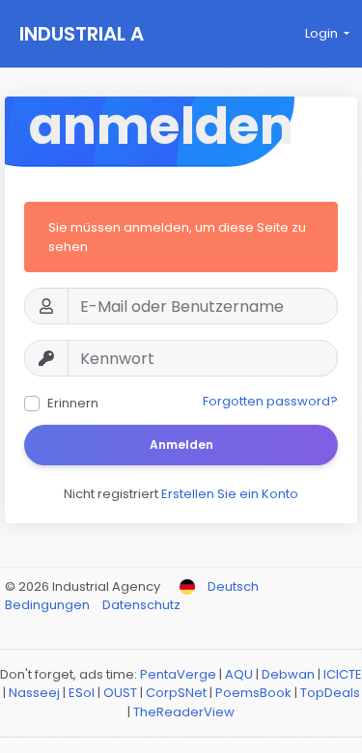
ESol (82, 692)
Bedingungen (49, 605)
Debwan (288, 674)
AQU (239, 674)
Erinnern (72, 403)
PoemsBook (253, 692)
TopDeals (330, 692)
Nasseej (34, 692)
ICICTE (342, 674)
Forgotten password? (270, 401)
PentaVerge (178, 674)
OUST (120, 692)
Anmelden (181, 444)
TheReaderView (184, 712)
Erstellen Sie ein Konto (229, 494)
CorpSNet (176, 692)
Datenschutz (141, 605)
